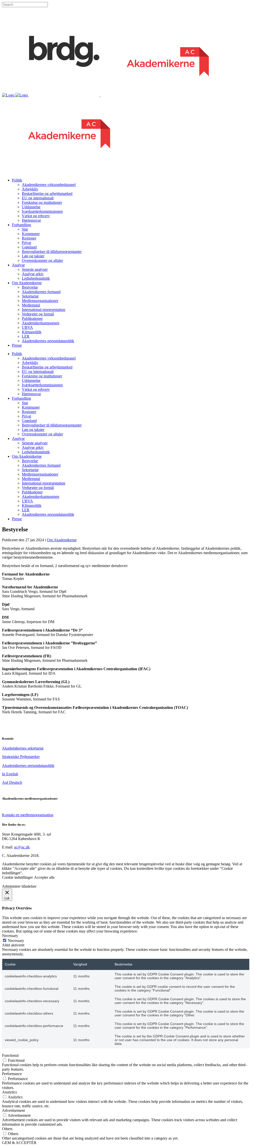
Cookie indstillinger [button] (17, 877)
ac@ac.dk (22, 847)
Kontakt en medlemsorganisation (27, 815)
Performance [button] (12, 1074)
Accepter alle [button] (44, 877)
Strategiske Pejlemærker (21, 757)
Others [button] (7, 1129)
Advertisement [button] (13, 1110)
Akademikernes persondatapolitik (28, 765)
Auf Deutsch (12, 782)
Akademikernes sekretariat (22, 748)
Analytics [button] (9, 1092)
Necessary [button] (10, 936)
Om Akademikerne (62, 540)
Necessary (16, 940)
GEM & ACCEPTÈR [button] (19, 1143)
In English (10, 774)
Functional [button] (10, 1055)
